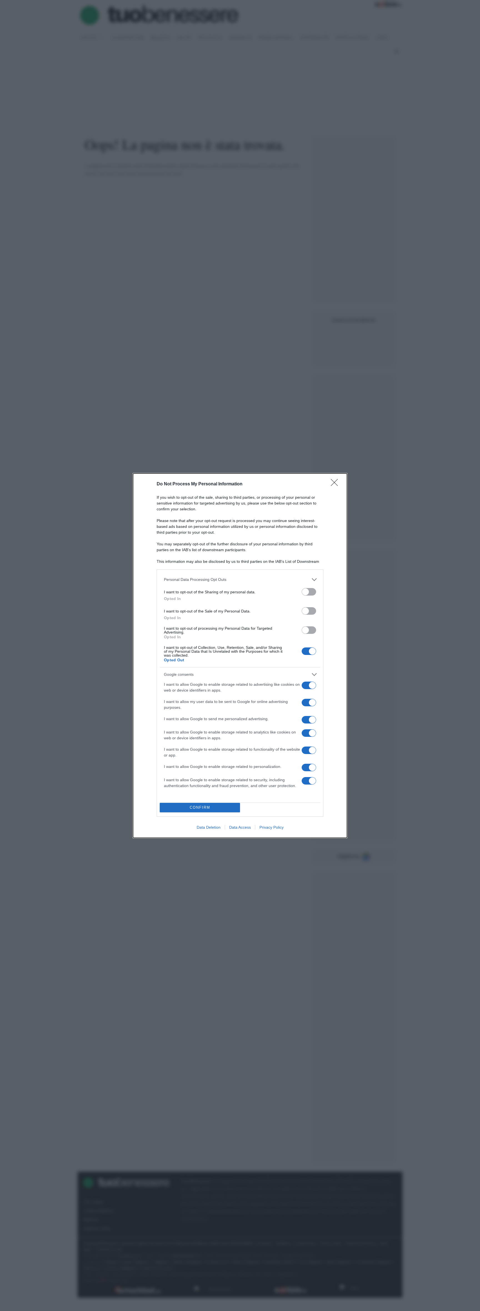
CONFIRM (200, 807)
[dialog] (240, 655)
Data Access (240, 827)
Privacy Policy (271, 827)
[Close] (336, 484)
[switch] (309, 592)
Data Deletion (209, 827)
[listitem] (240, 580)
